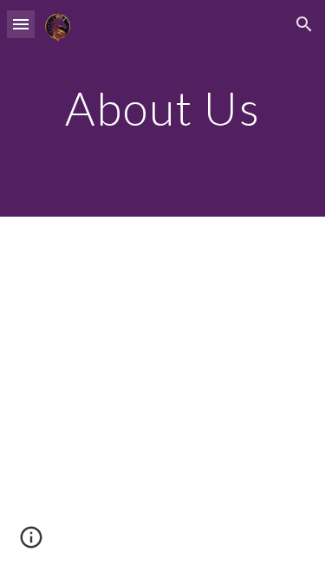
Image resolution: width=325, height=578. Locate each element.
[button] (21, 24)
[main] (162, 108)
